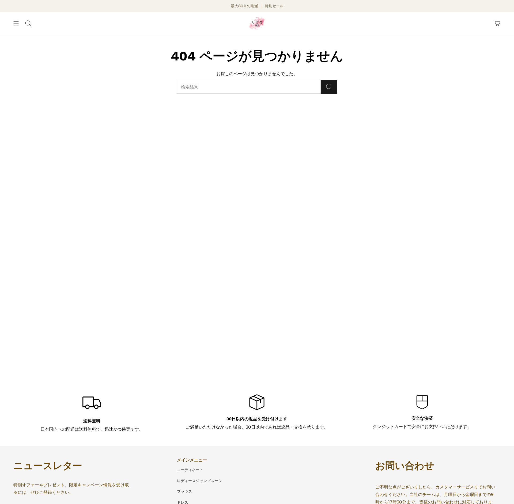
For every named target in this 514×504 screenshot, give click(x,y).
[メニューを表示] (16, 23)
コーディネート (190, 470)
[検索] (329, 87)
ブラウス (184, 491)
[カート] (497, 23)
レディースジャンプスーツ (199, 481)
